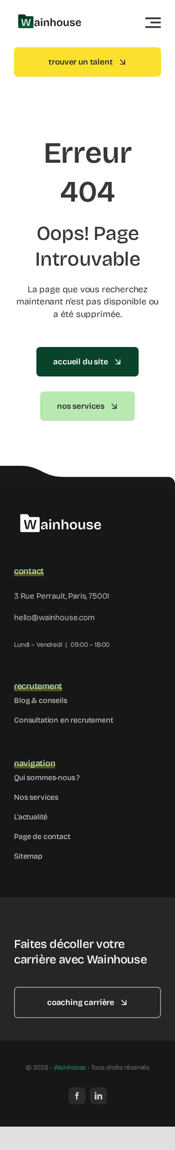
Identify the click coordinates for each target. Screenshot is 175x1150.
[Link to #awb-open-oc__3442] (153, 22)
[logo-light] (60, 509)
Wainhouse (70, 1067)
